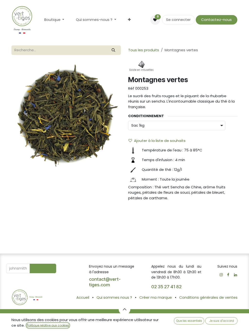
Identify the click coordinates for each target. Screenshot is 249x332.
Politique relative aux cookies (48, 325)
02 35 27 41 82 (167, 286)
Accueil (82, 297)
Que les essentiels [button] (189, 321)
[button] (43, 268)
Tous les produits (143, 49)
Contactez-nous (216, 19)
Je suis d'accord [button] (221, 321)
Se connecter (178, 19)
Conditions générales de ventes (208, 297)
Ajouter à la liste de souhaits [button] (160, 140)
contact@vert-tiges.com (105, 282)
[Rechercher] (113, 50)
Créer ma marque (155, 297)
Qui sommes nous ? (114, 297)
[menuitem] (54, 20)
